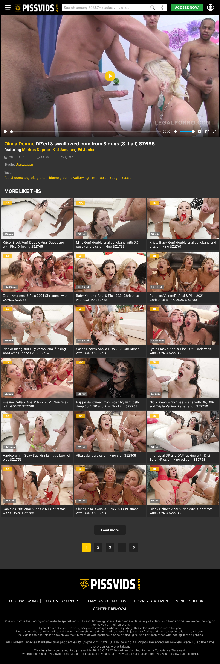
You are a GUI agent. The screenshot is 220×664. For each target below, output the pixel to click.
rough (114, 177)
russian (127, 177)
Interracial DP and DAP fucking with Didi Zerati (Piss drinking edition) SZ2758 (180, 457)
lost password (23, 601)
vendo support (190, 601)
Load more (110, 530)
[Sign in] (211, 7)
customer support (62, 601)
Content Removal (110, 609)
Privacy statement (152, 601)
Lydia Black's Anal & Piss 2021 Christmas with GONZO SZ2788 (180, 351)
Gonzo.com (24, 164)
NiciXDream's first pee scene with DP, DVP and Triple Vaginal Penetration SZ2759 (182, 404)
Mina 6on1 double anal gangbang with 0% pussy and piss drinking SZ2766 (107, 244)
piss (34, 177)
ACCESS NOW (187, 7)
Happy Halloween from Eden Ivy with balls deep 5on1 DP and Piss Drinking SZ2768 (108, 404)
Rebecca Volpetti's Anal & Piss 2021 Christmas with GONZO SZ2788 (176, 298)
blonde (54, 177)
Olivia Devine (19, 143)
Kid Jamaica (64, 150)
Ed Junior (86, 150)
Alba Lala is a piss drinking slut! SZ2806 (106, 455)
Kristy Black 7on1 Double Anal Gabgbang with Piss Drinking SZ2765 (33, 244)
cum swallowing (76, 177)
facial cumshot (16, 177)
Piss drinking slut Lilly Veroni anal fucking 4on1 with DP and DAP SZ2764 (34, 351)
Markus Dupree (36, 150)
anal (43, 177)
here (44, 650)
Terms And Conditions (107, 601)
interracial (99, 177)
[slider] (85, 132)
